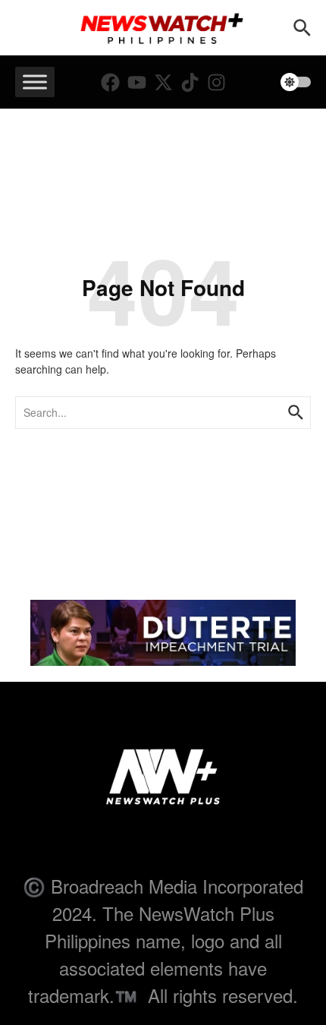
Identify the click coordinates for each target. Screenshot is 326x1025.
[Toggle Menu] (35, 82)
